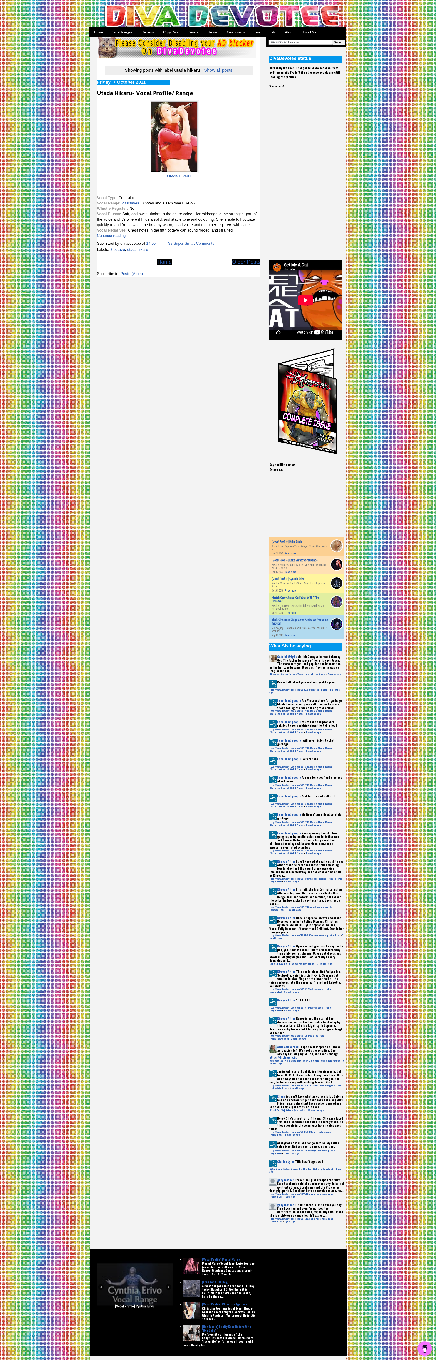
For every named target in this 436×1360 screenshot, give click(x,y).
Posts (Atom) (132, 274)
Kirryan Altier (286, 861)
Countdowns (236, 32)
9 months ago (297, 1088)
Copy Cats (170, 32)
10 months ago (316, 1110)
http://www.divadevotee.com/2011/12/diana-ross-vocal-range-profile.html (302, 1195)
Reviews (148, 32)
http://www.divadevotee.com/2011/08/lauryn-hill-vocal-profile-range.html (302, 1152)
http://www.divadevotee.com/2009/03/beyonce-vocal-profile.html (304, 935)
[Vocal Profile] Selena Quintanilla (287, 1110)
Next (168, 1297)
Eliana (281, 1096)
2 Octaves (130, 203)
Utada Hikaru (179, 176)
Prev (101, 1297)
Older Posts (246, 262)
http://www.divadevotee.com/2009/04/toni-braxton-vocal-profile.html (300, 1133)
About (289, 32)
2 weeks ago (334, 674)
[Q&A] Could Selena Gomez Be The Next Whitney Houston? (301, 1169)
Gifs (272, 32)
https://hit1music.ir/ (283, 1057)
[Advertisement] (303, 170)
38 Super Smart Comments (191, 243)
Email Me (309, 32)
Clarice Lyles (286, 1161)
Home (98, 32)
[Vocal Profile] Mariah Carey (221, 1259)
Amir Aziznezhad (288, 1047)
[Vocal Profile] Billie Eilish (287, 541)
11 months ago (292, 1134)
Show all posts (218, 70)
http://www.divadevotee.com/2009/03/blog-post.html (298, 689)
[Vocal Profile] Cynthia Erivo (288, 579)
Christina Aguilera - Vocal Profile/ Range (292, 963)
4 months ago (313, 713)
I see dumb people (289, 700)
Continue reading (111, 235)
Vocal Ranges (122, 32)
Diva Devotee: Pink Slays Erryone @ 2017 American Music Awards (305, 1060)
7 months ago (291, 881)
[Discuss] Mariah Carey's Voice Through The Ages (297, 674)
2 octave (117, 249)
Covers (193, 32)
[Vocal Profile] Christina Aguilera (224, 1304)
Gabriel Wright (287, 656)
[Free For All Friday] (215, 1281)
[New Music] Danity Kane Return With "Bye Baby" (226, 1328)
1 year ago (289, 1196)
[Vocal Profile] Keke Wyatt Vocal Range (295, 560)
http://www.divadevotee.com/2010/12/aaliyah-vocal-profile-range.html (300, 990)
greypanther (285, 1180)
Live (257, 32)
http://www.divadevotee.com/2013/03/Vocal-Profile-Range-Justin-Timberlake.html (305, 1087)
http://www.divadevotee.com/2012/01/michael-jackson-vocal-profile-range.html (306, 880)
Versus (212, 32)
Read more (290, 553)
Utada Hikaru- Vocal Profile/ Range (145, 92)
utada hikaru (137, 249)
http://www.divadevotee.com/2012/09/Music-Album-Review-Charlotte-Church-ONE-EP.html (301, 712)
